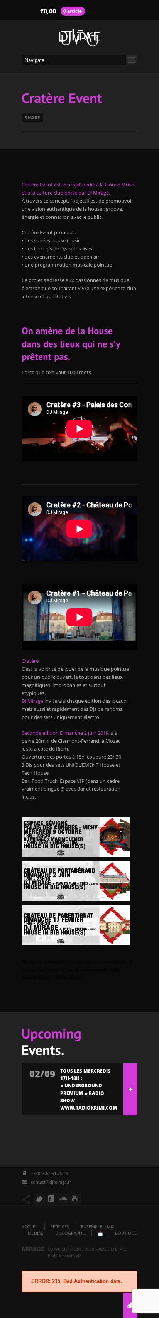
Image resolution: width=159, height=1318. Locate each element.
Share (32, 117)
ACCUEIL (30, 1226)
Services (60, 1226)
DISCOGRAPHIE (70, 1233)
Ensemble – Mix (97, 1226)
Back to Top (136, 23)
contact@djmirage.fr (51, 1182)
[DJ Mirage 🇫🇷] (79, 40)
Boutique (126, 1233)
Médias (35, 1233)
